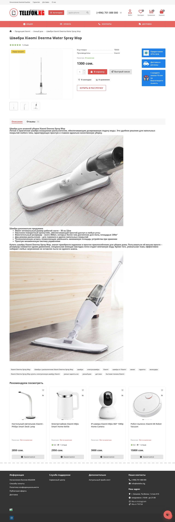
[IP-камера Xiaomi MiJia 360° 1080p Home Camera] (107, 404)
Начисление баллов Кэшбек (20, 2)
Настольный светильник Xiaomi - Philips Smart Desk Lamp (28, 425)
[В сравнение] (43, 395)
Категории (57, 12)
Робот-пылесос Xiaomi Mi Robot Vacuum (146, 425)
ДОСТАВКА (147, 24)
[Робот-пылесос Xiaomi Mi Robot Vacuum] (147, 404)
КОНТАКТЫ (106, 24)
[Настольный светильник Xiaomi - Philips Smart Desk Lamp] (28, 404)
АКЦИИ (29, 24)
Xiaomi (117, 53)
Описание (17, 121)
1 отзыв (24, 45)
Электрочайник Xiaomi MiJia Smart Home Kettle (65, 425)
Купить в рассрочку (91, 88)
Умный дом (38, 31)
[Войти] (130, 12)
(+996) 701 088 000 (107, 12)
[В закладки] (43, 390)
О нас (54, 2)
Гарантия (36, 2)
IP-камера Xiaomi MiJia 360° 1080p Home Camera (107, 425)
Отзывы (32, 121)
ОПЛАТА (67, 24)
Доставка (45, 2)
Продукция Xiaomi (22, 31)
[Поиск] (87, 12)
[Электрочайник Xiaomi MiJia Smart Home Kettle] (67, 404)
